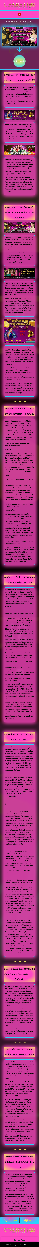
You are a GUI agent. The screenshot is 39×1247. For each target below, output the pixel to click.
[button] (19, 14)
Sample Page (19, 1240)
